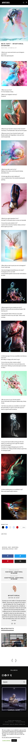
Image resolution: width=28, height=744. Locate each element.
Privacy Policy (20, 721)
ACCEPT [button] (14, 740)
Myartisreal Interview (8, 549)
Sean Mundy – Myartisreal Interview (14, 572)
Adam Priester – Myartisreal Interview (14, 578)
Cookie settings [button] (6, 740)
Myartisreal (4, 47)
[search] (24, 682)
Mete (10, 547)
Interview (4, 547)
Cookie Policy (9, 721)
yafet (16, 549)
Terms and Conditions (14, 720)
